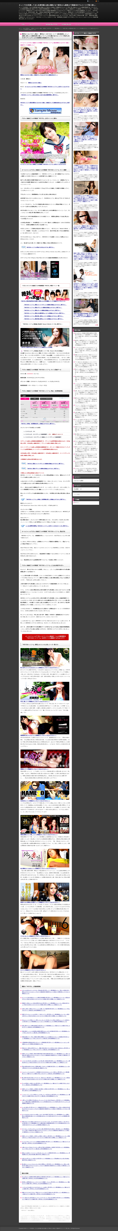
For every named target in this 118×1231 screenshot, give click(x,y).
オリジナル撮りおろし (43, 1206)
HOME (23, 24)
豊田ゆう (27, 1208)
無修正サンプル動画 (64, 1206)
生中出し (22, 1208)
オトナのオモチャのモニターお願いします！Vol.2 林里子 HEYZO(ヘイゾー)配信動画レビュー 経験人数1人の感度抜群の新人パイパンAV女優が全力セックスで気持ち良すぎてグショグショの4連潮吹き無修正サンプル (45, 1116)
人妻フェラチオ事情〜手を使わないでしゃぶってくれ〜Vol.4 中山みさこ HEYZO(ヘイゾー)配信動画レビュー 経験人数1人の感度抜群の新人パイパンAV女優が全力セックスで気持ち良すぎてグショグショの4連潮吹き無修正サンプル (46, 1102)
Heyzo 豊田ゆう (31, 1210)
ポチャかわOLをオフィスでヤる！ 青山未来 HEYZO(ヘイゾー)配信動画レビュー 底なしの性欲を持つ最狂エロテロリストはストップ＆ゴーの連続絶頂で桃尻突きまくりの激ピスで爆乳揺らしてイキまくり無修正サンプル (46, 992)
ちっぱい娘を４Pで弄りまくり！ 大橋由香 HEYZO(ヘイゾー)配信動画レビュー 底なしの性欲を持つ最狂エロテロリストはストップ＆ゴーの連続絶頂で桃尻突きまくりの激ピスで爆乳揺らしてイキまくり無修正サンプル (46, 1109)
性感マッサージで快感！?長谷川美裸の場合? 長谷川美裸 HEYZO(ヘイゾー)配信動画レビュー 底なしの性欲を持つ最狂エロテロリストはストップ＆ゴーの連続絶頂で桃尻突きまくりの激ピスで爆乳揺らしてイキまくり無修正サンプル (46, 1055)
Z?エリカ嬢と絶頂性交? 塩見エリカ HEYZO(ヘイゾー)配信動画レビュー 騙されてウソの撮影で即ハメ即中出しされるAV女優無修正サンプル (86, 443)
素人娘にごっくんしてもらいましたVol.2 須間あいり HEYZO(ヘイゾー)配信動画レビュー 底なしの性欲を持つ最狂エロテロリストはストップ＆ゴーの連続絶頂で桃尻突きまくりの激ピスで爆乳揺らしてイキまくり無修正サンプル (46, 1166)
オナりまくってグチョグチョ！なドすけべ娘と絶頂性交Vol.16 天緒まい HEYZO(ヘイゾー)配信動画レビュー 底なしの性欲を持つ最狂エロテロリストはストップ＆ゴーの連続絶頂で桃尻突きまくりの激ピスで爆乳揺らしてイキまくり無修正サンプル (46, 1130)
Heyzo (22, 1206)
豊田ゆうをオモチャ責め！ (35, 1208)
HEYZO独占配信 (28, 1206)
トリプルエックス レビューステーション (84, 24)
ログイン (77, 502)
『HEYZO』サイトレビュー (35, 24)
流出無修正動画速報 (66, 24)
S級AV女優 (35, 1206)
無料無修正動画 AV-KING (52, 24)
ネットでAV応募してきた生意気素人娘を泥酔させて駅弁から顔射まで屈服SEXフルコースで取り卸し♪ (57, 5)
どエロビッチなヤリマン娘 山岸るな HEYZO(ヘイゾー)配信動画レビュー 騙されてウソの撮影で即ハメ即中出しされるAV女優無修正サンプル (86, 470)
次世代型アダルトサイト (54, 1206)
